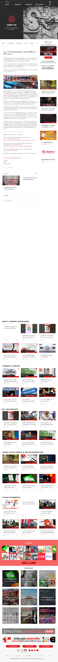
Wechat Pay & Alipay (7, 163)
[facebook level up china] (32, 650)
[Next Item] (54, 553)
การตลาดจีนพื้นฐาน (10, 43)
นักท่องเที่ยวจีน (18, 43)
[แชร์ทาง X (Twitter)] (6, 167)
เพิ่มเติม (32, 43)
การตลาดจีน (5, 160)
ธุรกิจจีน (4, 162)
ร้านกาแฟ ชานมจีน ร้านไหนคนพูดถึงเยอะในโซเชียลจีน (30, 178)
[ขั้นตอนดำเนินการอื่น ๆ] (37, 49)
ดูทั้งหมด (36, 173)
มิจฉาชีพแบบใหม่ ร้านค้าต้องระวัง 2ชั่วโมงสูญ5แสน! (10, 188)
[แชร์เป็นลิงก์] (12, 167)
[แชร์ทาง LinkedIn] (9, 167)
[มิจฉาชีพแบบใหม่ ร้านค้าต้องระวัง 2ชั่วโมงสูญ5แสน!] (11, 180)
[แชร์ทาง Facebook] (4, 167)
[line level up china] (35, 650)
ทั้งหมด (3, 43)
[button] (39, 4)
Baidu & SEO (26, 43)
